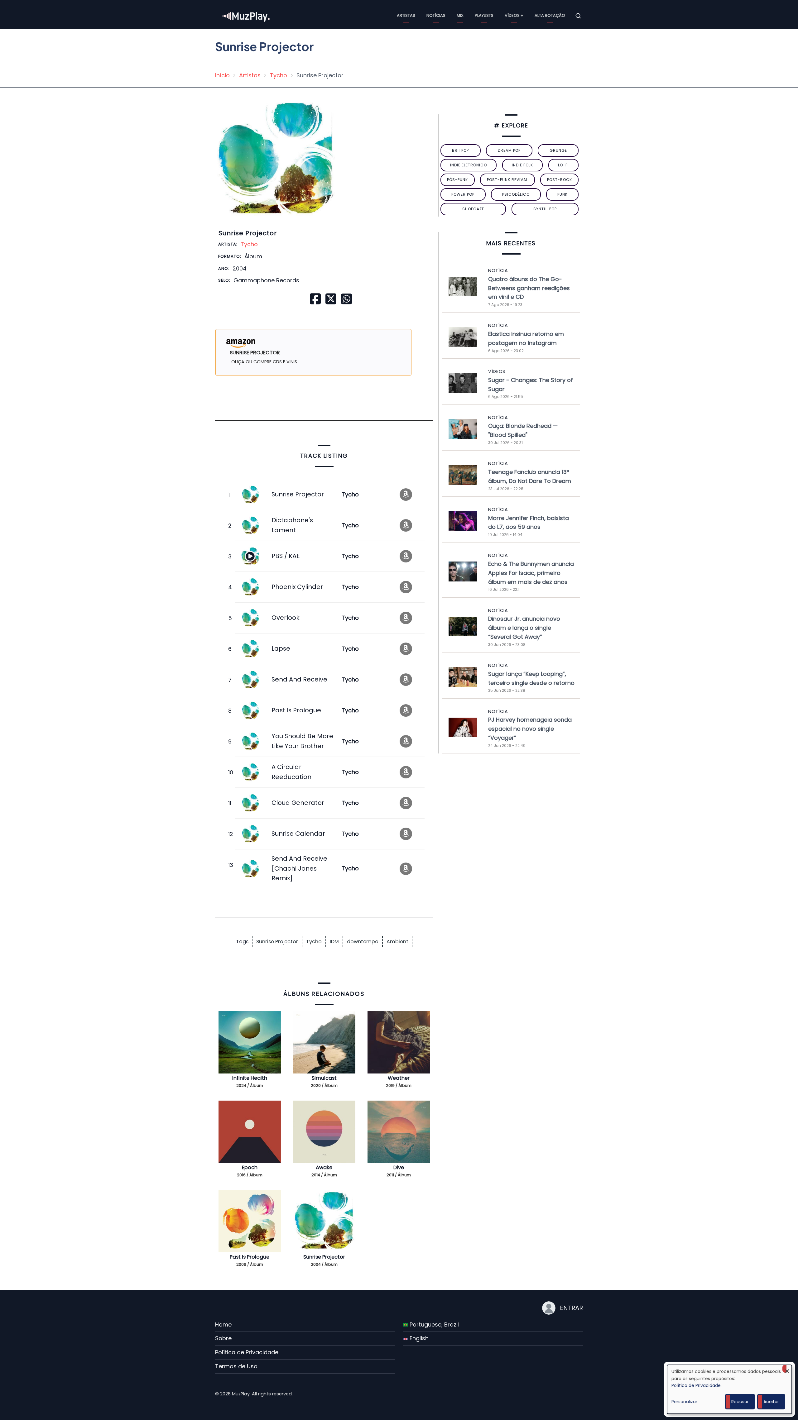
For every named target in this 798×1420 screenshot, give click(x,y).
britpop (460, 150)
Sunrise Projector (298, 494)
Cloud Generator (298, 802)
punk (562, 194)
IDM (334, 941)
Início (222, 75)
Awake (324, 1167)
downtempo (362, 941)
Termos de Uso (236, 1366)
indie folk (522, 165)
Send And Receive (299, 679)
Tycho (278, 75)
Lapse (281, 648)
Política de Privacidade (246, 1352)
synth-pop (545, 209)
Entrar (571, 1307)
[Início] (246, 15)
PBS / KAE (286, 556)
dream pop (509, 150)
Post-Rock (559, 179)
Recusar (740, 1401)
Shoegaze (473, 209)
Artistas (406, 15)
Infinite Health (249, 1078)
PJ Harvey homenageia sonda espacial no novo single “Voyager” (530, 729)
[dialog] (729, 1389)
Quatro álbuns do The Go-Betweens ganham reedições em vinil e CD (529, 288)
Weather (399, 1078)
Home (223, 1324)
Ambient (397, 941)
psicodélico (516, 194)
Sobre (223, 1338)
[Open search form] (578, 16)
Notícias (435, 15)
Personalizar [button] (684, 1401)
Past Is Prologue (296, 710)
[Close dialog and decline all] (787, 1369)
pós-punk (457, 179)
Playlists (484, 15)
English (418, 1338)
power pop (462, 194)
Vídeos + (514, 15)
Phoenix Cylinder (297, 586)
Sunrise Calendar (298, 833)
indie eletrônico (468, 165)
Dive (398, 1167)
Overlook (286, 617)
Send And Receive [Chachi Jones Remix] (299, 868)
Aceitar (771, 1401)
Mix (460, 15)
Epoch (249, 1167)
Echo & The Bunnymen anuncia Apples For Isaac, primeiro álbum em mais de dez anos (531, 573)
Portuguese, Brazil (433, 1324)
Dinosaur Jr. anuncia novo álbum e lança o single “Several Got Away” (524, 628)
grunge (558, 150)
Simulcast (324, 1078)
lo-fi (563, 165)
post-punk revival (507, 179)
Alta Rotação (550, 15)
